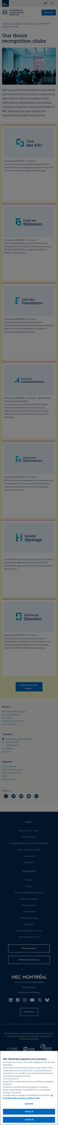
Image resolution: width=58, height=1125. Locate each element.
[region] (29, 1088)
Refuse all (29, 1112)
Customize (28, 1104)
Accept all (29, 1120)
